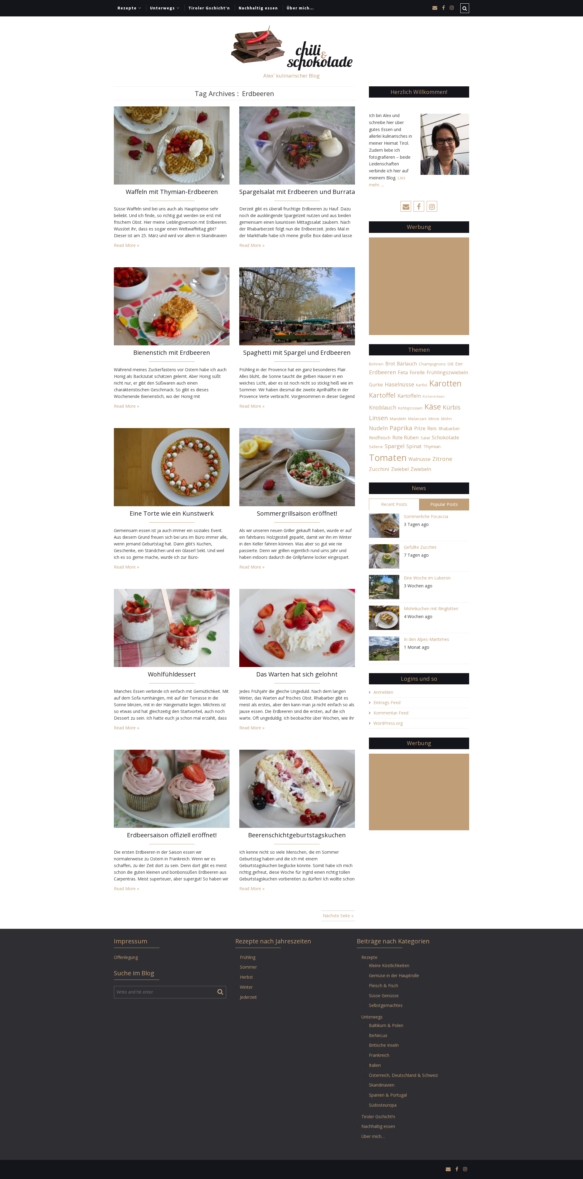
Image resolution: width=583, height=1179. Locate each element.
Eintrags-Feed (387, 702)
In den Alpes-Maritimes (426, 639)
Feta (403, 372)
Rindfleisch (379, 437)
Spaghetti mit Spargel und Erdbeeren (297, 352)
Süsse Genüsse (384, 995)
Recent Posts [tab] (394, 504)
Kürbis (452, 407)
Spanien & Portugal (388, 1095)
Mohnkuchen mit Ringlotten (431, 608)
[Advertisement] (419, 290)
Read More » (126, 245)
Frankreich (379, 1055)
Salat (425, 438)
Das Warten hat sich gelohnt (297, 674)
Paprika (401, 428)
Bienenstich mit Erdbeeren (171, 352)
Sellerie (376, 446)
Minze (433, 418)
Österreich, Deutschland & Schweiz (403, 1075)
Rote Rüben (405, 437)
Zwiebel (400, 469)
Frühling (247, 957)
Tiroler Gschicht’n (209, 8)
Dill (450, 364)
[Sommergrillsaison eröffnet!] (297, 466)
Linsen (378, 417)
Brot (390, 363)
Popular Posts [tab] (444, 504)
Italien (375, 1065)
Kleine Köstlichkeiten (389, 965)
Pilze (419, 428)
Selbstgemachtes (386, 1005)
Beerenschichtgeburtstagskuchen (297, 835)
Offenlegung (126, 957)
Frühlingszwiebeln (447, 372)
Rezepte (127, 8)
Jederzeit (248, 997)
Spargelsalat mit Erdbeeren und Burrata (297, 192)
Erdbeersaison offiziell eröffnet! (172, 835)
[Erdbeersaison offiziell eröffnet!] (172, 788)
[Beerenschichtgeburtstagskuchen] (297, 788)
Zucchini (379, 468)
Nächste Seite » (338, 915)
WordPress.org (388, 723)
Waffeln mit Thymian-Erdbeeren (172, 192)
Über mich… (300, 8)
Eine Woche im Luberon (427, 578)
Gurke (376, 384)
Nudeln (378, 428)
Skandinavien (381, 1085)
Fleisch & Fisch (383, 985)
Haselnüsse (399, 384)
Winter (246, 987)
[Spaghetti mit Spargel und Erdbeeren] (297, 306)
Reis (432, 428)
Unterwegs (162, 8)
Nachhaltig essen (258, 8)
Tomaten (388, 457)
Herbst (246, 977)
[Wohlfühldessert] (172, 627)
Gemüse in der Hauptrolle (394, 975)
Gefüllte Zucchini (420, 547)
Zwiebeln (421, 469)
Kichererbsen (434, 396)
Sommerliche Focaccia (426, 516)
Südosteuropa (383, 1105)
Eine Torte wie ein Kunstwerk (172, 513)
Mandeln (398, 418)
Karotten (445, 383)
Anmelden (383, 692)
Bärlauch (407, 363)
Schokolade (445, 437)
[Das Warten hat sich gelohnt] (297, 627)
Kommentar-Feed (390, 713)
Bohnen (376, 364)
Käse (432, 406)
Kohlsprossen (410, 408)
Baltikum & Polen (386, 1025)
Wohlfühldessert (172, 674)
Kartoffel (382, 395)
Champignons (432, 364)
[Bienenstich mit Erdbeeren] (172, 306)
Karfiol (421, 385)
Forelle (417, 372)
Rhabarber (449, 428)
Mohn (446, 418)
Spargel (394, 446)
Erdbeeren (382, 372)
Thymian (432, 446)
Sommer (248, 967)
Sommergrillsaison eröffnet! (297, 513)
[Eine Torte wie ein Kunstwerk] (172, 466)
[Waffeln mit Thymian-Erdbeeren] (172, 145)
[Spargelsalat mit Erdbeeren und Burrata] (297, 145)
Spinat (413, 446)
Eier (459, 364)
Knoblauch (382, 407)
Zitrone (442, 458)
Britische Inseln (384, 1045)
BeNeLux (378, 1035)
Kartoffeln (409, 395)
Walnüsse (419, 459)
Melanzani (417, 418)
